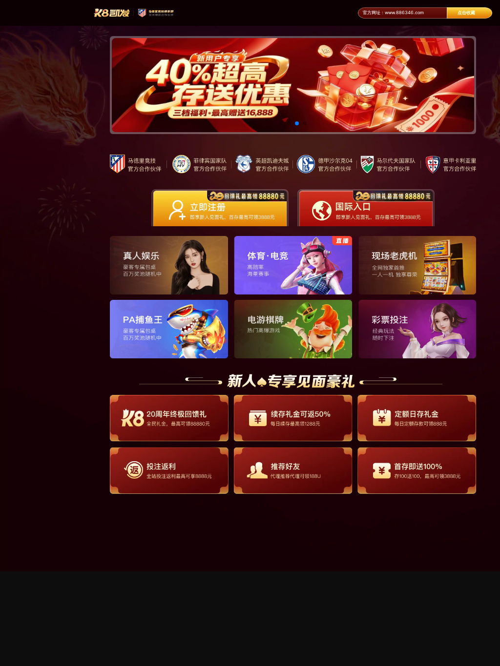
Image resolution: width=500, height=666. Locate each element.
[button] (281, 123)
